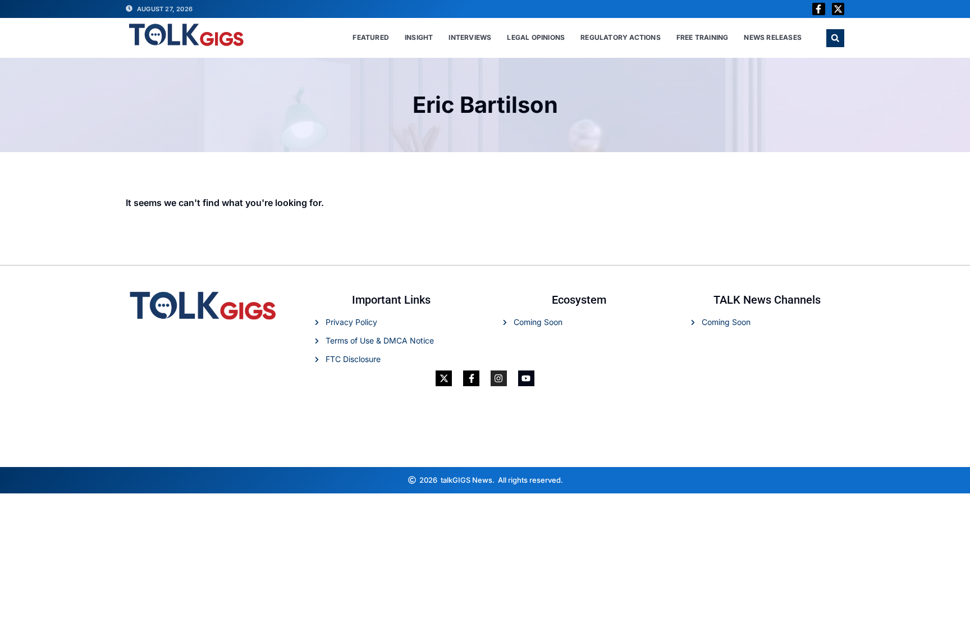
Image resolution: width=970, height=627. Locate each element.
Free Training (702, 37)
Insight (419, 37)
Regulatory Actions (620, 37)
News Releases (773, 37)
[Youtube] (526, 378)
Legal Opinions (536, 37)
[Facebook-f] (818, 9)
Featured (371, 37)
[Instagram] (499, 378)
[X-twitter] (838, 9)
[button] (835, 38)
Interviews (470, 37)
